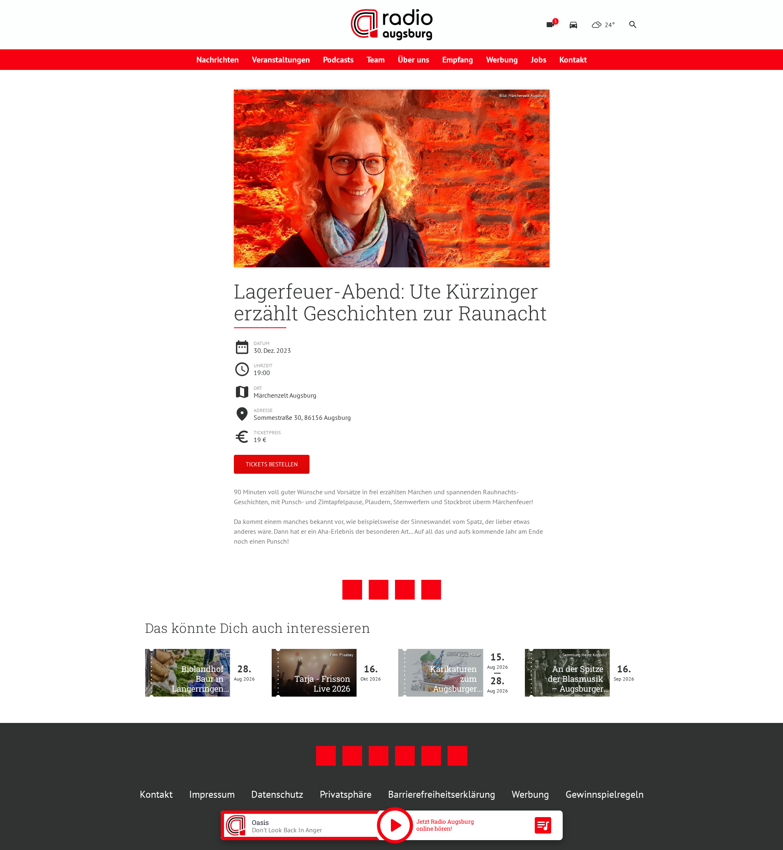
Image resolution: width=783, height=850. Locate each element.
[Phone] (219, 24)
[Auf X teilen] (378, 590)
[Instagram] (170, 24)
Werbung (502, 59)
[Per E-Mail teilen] (431, 590)
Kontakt (573, 59)
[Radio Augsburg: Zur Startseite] (392, 24)
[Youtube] (186, 24)
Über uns (413, 59)
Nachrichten (217, 59)
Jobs (538, 59)
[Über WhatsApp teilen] (405, 590)
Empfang (457, 59)
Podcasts (338, 59)
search (633, 25)
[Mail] (202, 24)
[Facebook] (153, 24)
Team (376, 59)
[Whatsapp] (235, 24)
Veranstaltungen (281, 59)
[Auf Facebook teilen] (352, 590)
